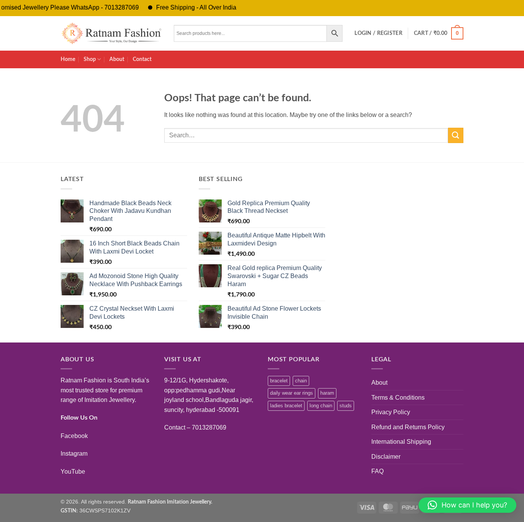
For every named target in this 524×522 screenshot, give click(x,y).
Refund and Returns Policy (408, 427)
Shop (90, 59)
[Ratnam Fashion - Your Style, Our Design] (111, 33)
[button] (378, 33)
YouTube (73, 471)
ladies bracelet (286, 405)
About (116, 59)
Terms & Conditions (398, 397)
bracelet (279, 381)
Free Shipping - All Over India (189, 7)
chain (301, 381)
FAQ (377, 471)
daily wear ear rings (291, 393)
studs (345, 405)
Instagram (74, 453)
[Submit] (455, 135)
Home (68, 59)
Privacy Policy (390, 412)
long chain (321, 405)
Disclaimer (385, 456)
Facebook (74, 436)
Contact (142, 59)
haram (327, 393)
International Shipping (401, 441)
